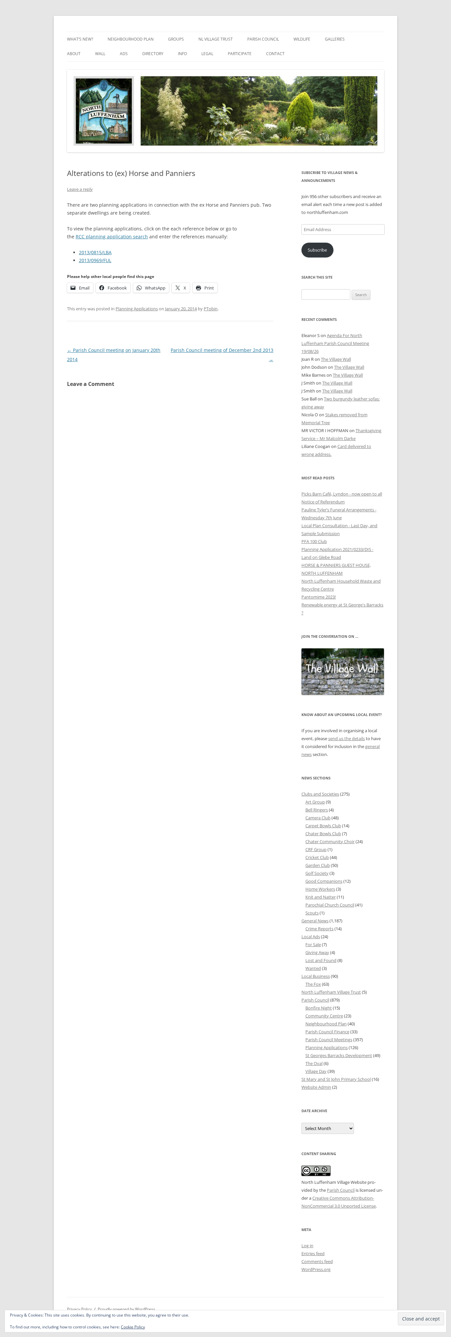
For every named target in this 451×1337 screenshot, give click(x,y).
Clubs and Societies (320, 794)
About (74, 53)
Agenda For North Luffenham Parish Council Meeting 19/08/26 (335, 343)
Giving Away (317, 952)
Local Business (315, 976)
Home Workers (320, 889)
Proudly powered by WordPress (126, 1309)
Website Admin (316, 1087)
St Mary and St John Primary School (336, 1079)
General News (315, 921)
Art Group (315, 802)
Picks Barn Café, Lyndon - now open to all (341, 494)
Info (182, 53)
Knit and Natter (320, 897)
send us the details (346, 738)
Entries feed (313, 1253)
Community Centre (324, 1016)
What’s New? (80, 39)
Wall (100, 53)
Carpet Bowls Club (323, 826)
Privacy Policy (79, 1309)
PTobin (211, 309)
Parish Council (263, 39)
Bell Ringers (316, 810)
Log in (307, 1246)
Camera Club (317, 818)
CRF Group (316, 849)
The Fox (313, 984)
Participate (240, 53)
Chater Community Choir (330, 841)
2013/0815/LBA (95, 252)
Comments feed (317, 1261)
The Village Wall (336, 359)
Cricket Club (317, 857)
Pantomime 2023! (318, 597)
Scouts (312, 913)
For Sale (313, 944)
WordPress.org (315, 1269)
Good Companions (323, 881)
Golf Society (317, 873)
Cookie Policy (133, 1327)
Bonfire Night (318, 1008)
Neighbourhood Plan (131, 39)
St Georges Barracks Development (338, 1055)
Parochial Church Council (329, 905)
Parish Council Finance (327, 1032)
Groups (176, 39)
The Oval (314, 1063)
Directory (152, 53)
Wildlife (302, 39)
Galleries (335, 39)
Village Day (316, 1071)
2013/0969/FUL (95, 260)
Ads (124, 53)
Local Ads (310, 937)
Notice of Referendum (323, 502)
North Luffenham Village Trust (331, 992)
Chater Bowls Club (323, 834)
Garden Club (317, 865)
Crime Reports (319, 929)
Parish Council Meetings (328, 1040)
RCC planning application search (112, 236)
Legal (207, 53)
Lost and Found (320, 960)
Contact (275, 53)
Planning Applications (137, 309)
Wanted (313, 968)
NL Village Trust (215, 39)
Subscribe (317, 250)
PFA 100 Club (314, 541)
